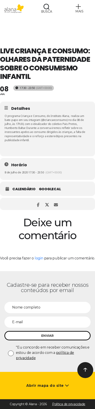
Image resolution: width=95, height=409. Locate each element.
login (39, 258)
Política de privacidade (68, 404)
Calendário (24, 189)
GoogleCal (50, 189)
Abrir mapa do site (45, 385)
